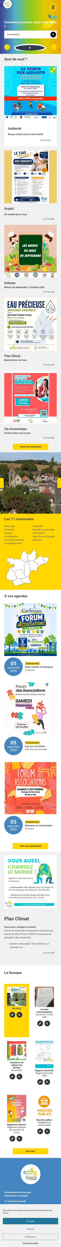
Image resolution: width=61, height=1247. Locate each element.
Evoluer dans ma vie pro (17, 433)
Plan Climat (16, 919)
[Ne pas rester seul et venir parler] (30, 92)
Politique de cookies (30, 1243)
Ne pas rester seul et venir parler (25, 134)
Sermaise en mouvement (38, 825)
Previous (7, 47)
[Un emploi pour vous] (30, 176)
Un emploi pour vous (15, 214)
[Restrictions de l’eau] (30, 324)
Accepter (30, 1221)
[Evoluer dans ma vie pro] (30, 397)
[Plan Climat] (30, 881)
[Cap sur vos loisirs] (30, 708)
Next (54, 47)
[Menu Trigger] (53, 7)
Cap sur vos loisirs (35, 746)
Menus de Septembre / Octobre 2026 (24, 287)
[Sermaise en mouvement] (30, 788)
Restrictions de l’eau (15, 360)
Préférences (30, 1237)
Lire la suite (45, 140)
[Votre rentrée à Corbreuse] (30, 629)
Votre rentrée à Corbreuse (39, 667)
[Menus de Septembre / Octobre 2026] (30, 251)
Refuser (30, 1229)
